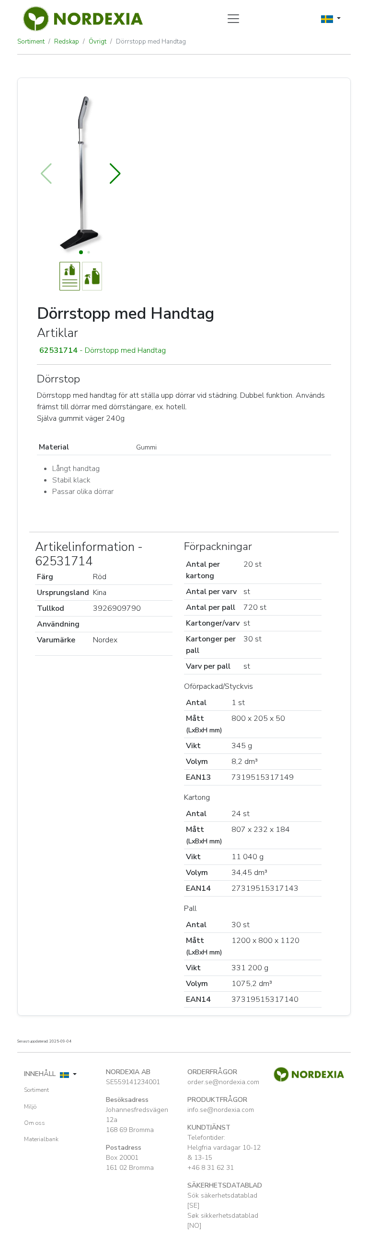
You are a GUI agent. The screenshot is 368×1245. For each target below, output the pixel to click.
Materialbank (41, 1139)
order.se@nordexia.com (223, 1082)
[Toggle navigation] (233, 19)
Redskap (66, 41)
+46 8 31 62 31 (210, 1167)
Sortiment (31, 41)
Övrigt (97, 41)
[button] (115, 173)
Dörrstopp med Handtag (151, 41)
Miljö (30, 1106)
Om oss (34, 1123)
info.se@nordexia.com (220, 1109)
